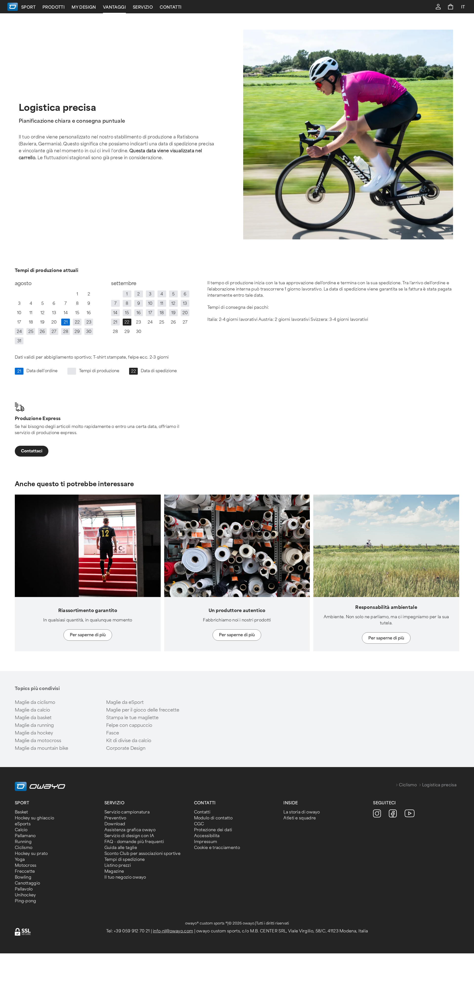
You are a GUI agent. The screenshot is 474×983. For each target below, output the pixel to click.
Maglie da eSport (125, 702)
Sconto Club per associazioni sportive (142, 853)
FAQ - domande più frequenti (134, 841)
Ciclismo (407, 785)
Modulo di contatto (213, 818)
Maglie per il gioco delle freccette (142, 710)
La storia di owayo (301, 812)
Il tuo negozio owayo (125, 877)
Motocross (26, 865)
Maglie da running (34, 725)
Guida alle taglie (120, 847)
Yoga (20, 859)
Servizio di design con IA (129, 835)
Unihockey (25, 895)
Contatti (170, 7)
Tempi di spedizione (124, 859)
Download (114, 824)
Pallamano (25, 835)
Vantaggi (114, 7)
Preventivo (115, 818)
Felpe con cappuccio (129, 725)
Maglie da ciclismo (35, 702)
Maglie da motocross (38, 740)
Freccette (25, 871)
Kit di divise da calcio (128, 740)
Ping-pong (25, 901)
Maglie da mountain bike (41, 748)
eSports (23, 824)
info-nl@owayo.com (173, 931)
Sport (28, 7)
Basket (21, 812)
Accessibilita (207, 835)
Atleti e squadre (299, 818)
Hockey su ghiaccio (34, 818)
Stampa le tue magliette (132, 717)
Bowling (23, 877)
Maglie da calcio (32, 710)
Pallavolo (24, 889)
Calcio (21, 830)
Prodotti (53, 7)
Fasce (112, 733)
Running (23, 841)
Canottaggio (27, 883)
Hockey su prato (31, 853)
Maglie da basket (33, 717)
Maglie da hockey (34, 733)
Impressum (205, 841)
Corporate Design (125, 748)
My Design (84, 7)
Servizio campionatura (127, 812)
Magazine (114, 871)
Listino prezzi (117, 865)
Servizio (143, 7)
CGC (199, 824)
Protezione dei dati (213, 830)
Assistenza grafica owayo (130, 830)
